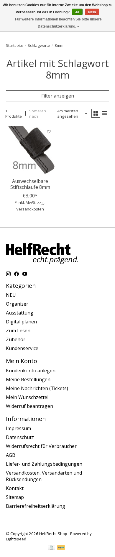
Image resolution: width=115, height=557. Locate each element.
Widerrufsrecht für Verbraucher (41, 446)
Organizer (17, 304)
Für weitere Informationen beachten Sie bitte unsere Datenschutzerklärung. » (58, 22)
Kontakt (15, 488)
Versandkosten (30, 209)
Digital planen (21, 321)
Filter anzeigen (57, 95)
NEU (11, 295)
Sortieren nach (37, 113)
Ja (77, 12)
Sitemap (15, 497)
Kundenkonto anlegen (30, 370)
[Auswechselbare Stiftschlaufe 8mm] (30, 150)
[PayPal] (61, 548)
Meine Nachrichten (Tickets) (37, 388)
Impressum (18, 428)
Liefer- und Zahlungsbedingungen (44, 464)
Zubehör (15, 339)
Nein (92, 12)
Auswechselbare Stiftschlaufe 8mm (30, 184)
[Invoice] (51, 548)
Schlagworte (39, 45)
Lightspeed (16, 539)
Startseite (14, 45)
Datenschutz (20, 437)
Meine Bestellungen (28, 379)
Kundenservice (22, 348)
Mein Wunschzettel (27, 397)
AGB (10, 455)
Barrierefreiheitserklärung (35, 506)
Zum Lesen (18, 330)
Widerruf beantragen (29, 406)
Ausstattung (19, 312)
